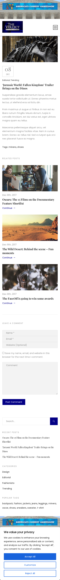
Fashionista (8, 483)
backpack (7, 503)
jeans (34, 503)
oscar (5, 507)
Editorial (6, 80)
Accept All (30, 556)
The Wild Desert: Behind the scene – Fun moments (26, 456)
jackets (27, 503)
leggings (42, 503)
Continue (7, 208)
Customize (30, 565)
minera (12, 147)
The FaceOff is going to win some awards (28, 298)
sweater (31, 507)
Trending (15, 80)
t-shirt (40, 507)
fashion (18, 503)
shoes (20, 147)
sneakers (21, 507)
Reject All (30, 573)
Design (6, 471)
